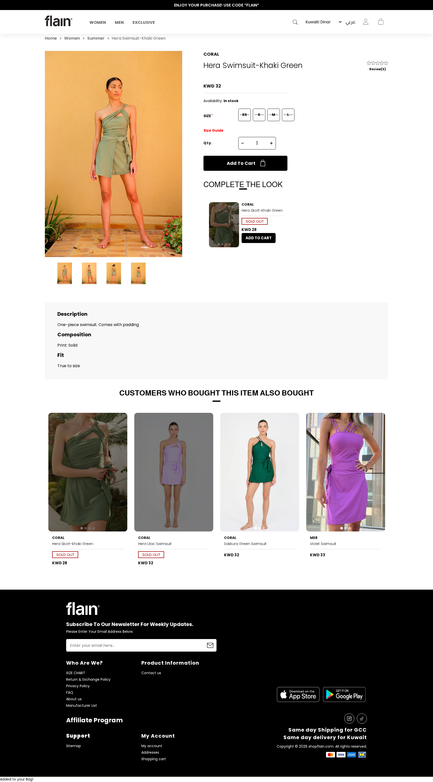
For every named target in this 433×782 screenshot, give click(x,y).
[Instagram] (349, 719)
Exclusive (144, 22)
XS (244, 114)
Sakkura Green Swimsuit (245, 543)
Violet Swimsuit (323, 543)
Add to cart (241, 163)
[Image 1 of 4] (224, 224)
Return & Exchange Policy (88, 679)
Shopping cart (380, 21)
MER (313, 537)
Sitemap (73, 746)
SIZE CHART (75, 673)
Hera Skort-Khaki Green (262, 210)
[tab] (219, 244)
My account (151, 746)
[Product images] (224, 224)
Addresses (150, 752)
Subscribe (210, 645)
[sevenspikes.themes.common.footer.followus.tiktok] (362, 719)
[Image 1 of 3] (173, 472)
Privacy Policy (78, 686)
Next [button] (385, 5)
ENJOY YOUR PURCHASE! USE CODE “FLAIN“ (216, 5)
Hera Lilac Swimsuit (155, 543)
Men (119, 22)
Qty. (207, 142)
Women (97, 22)
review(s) (377, 69)
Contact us (151, 673)
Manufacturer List (81, 705)
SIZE (207, 115)
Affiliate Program (94, 720)
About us (74, 699)
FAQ (69, 692)
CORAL (211, 54)
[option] (216, 5)
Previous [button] (47, 5)
